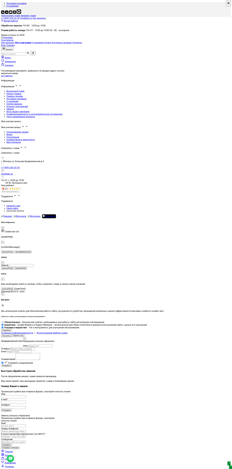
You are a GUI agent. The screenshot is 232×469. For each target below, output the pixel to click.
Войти (9, 134)
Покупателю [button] (7, 40)
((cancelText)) (7, 252)
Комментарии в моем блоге (20, 139)
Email (3, 351)
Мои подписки (13, 142)
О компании (12, 6)
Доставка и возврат (16, 3)
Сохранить (6, 330)
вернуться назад (9, 73)
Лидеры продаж (14, 96)
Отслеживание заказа (17, 132)
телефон (5, 405)
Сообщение (7, 439)
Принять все (18, 336)
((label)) (4, 265)
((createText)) (20, 268)
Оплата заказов (14, 104)
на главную (7, 76)
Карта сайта (12, 208)
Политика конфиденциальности (17, 333)
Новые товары (13, 93)
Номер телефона (10, 428)
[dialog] (116, 352)
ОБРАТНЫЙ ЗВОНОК (15, 211)
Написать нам (13, 206)
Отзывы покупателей (17, 106)
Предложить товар (10, 15)
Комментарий (8, 359)
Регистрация (12, 137)
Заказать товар (28, 15)
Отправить (6, 366)
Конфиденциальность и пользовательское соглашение (34, 114)
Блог (3, 45)
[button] (116, 86)
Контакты (77, 42)
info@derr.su (26, 18)
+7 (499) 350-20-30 (10, 18)
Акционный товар (15, 91)
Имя (25, 346)
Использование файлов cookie (52, 333)
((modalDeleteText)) (23, 252)
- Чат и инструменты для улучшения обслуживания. (41, 327)
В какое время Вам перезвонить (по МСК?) (23, 434)
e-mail (4, 399)
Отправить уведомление (18, 363)
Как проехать (39, 18)
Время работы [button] (9, 21)
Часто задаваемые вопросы (20, 116)
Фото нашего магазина (17, 111)
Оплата (47, 42)
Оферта (10, 109)
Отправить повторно (10, 448)
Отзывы (10, 45)
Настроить (6, 336)
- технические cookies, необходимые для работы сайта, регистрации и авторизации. (54, 322)
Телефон (5, 348)
